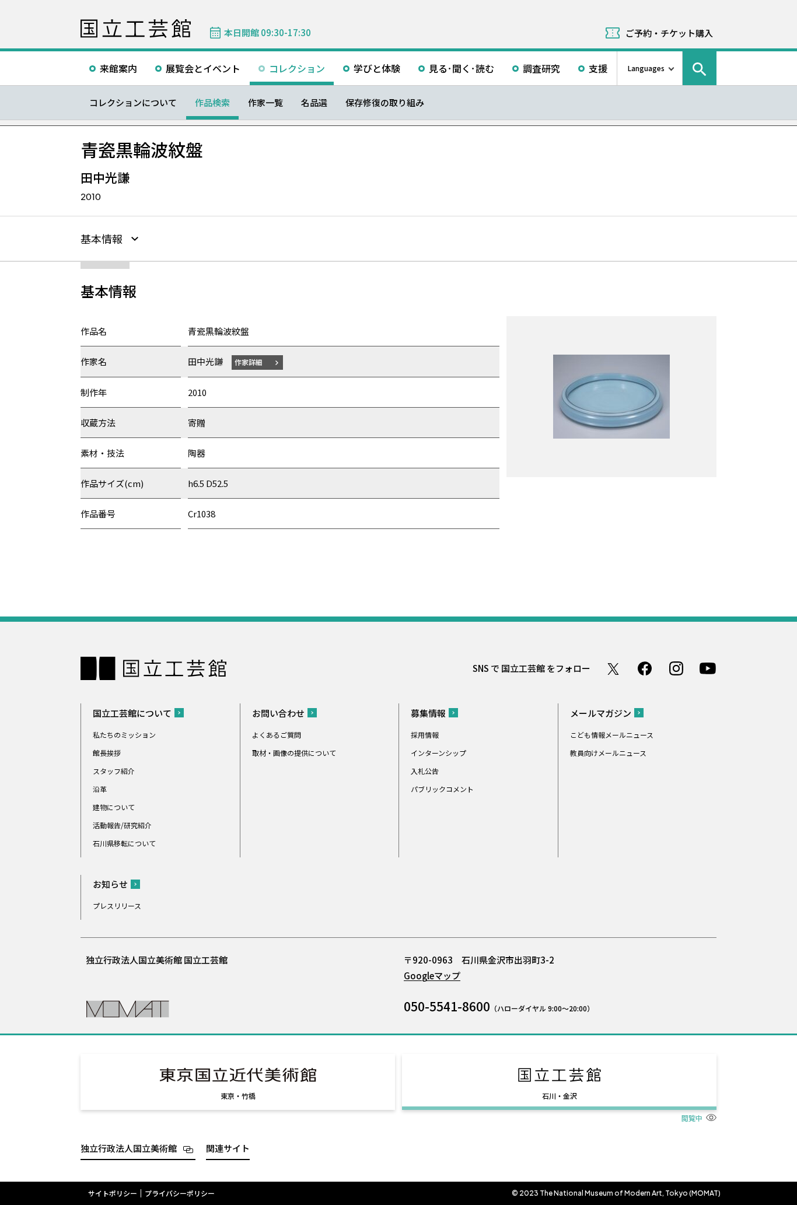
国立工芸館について (132, 713)
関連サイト (228, 1148)
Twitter (613, 668)
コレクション (297, 68)
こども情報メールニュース (611, 735)
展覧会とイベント (203, 68)
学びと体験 (377, 68)
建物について (114, 807)
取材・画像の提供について (294, 753)
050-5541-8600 (447, 1006)
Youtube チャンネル (707, 668)
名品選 (314, 102)
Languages (646, 68)
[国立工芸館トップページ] (136, 28)
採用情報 (425, 735)
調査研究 (541, 68)
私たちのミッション (124, 735)
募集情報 (428, 713)
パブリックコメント (442, 789)
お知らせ (110, 884)
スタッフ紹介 (114, 771)
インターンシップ (438, 753)
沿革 (100, 789)
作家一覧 (265, 102)
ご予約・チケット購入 (669, 33)
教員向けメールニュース (608, 753)
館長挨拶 (107, 753)
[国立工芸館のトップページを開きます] (127, 1008)
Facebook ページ (644, 668)
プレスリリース (117, 905)
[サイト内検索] (699, 68)
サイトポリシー (112, 1193)
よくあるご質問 (276, 735)
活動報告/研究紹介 (122, 825)
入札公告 (425, 771)
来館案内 (118, 68)
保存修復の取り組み (384, 102)
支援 (598, 68)
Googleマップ (432, 975)
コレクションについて (133, 102)
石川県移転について (124, 843)
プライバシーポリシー (180, 1193)
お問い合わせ (278, 713)
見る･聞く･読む (461, 68)
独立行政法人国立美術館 (129, 1148)
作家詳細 (249, 362)
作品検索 (212, 102)
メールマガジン (600, 713)
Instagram (676, 668)
